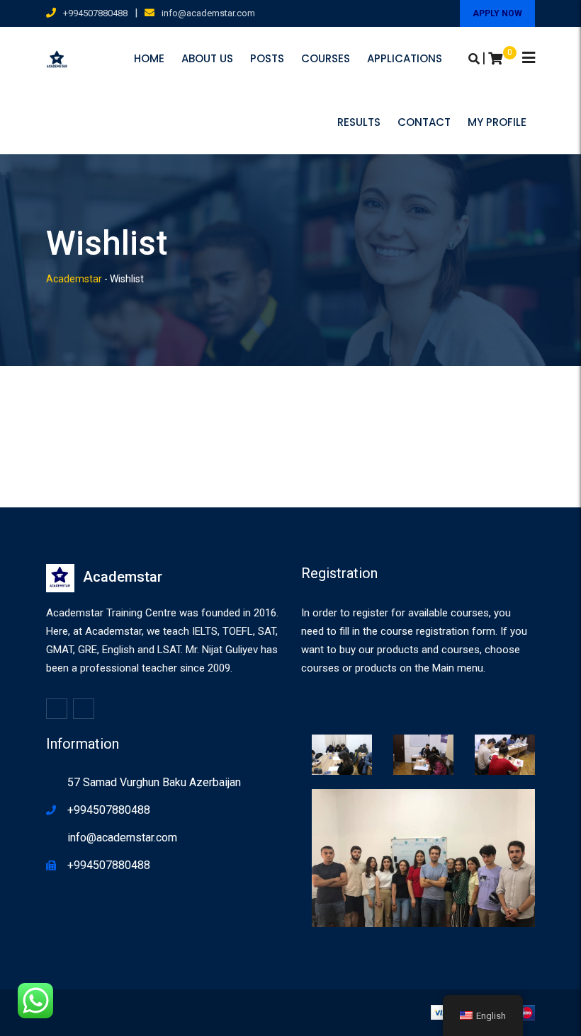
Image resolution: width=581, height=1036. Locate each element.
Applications (404, 58)
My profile (497, 122)
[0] (495, 59)
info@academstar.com (208, 13)
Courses (325, 58)
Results (358, 122)
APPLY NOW (497, 13)
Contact (424, 122)
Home (149, 58)
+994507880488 (95, 13)
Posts (267, 58)
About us (207, 58)
